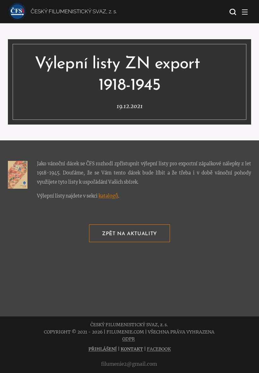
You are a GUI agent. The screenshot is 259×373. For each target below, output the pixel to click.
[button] (232, 12)
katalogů (108, 196)
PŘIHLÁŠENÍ (102, 349)
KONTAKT (132, 349)
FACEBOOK (159, 349)
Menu (244, 11)
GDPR (128, 339)
